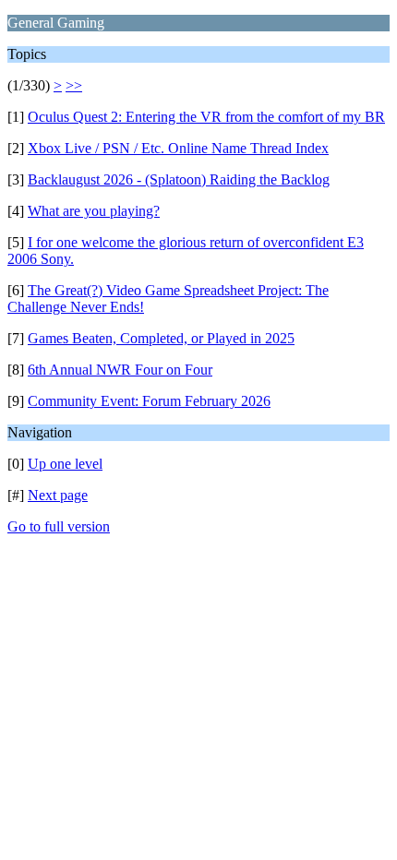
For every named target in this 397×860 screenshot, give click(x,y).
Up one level (65, 464)
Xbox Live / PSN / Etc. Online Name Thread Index (178, 148)
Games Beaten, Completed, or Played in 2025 (161, 338)
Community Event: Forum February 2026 (149, 401)
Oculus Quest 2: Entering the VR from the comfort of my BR (206, 117)
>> (74, 85)
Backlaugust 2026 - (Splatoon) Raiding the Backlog (179, 179)
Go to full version (58, 526)
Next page (58, 495)
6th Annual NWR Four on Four (120, 369)
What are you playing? (94, 211)
